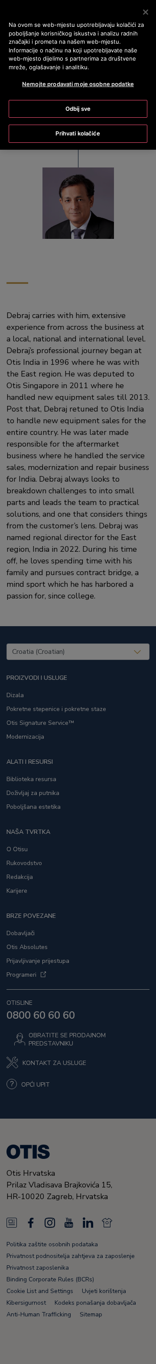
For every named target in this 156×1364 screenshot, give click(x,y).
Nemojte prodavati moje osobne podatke (78, 83)
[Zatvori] (145, 12)
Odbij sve (78, 108)
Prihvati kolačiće (77, 133)
